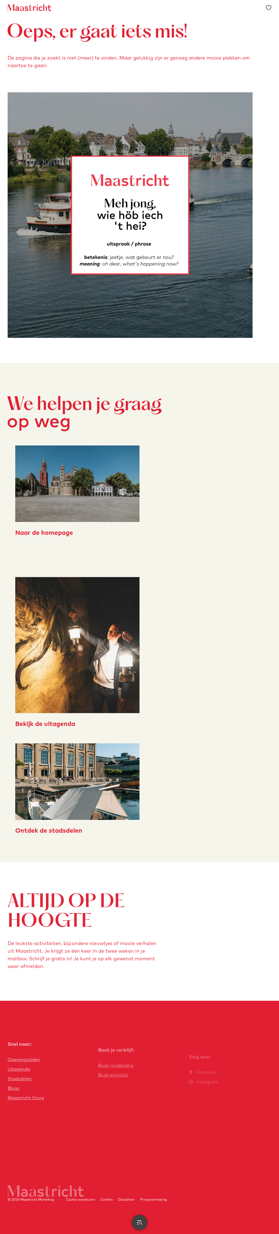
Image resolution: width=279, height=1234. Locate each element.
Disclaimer (126, 1199)
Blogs (13, 1088)
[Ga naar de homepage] (29, 7)
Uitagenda (19, 1069)
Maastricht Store (26, 1097)
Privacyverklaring (153, 1199)
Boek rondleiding (116, 1065)
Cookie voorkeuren (80, 1199)
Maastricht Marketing (37, 1199)
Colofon (107, 1199)
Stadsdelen (20, 1078)
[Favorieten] (268, 7)
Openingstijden (24, 1059)
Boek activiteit (113, 1075)
